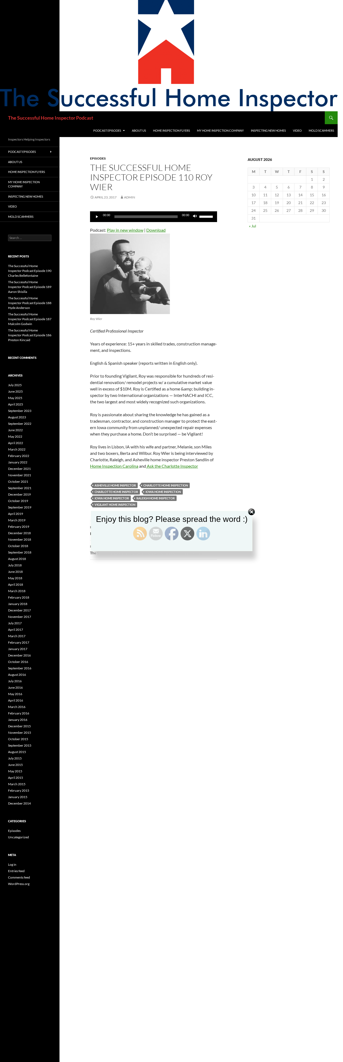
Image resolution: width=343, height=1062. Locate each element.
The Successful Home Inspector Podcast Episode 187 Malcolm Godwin (29, 319)
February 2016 (18, 713)
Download (156, 230)
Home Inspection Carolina (114, 466)
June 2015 (15, 765)
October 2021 (18, 482)
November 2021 (19, 475)
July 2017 (15, 623)
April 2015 (15, 778)
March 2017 (16, 636)
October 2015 (18, 739)
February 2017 (18, 642)
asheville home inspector (115, 485)
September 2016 (19, 668)
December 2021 (19, 469)
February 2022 (18, 456)
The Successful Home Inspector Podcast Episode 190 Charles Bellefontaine (29, 271)
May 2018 (15, 578)
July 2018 (15, 565)
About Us (139, 130)
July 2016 (15, 681)
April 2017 (15, 630)
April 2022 (15, 443)
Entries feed (16, 871)
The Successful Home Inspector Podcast (50, 118)
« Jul (252, 226)
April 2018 (15, 584)
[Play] (97, 216)
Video (297, 130)
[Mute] (195, 216)
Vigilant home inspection (115, 504)
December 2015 (19, 726)
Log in (12, 864)
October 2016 (18, 662)
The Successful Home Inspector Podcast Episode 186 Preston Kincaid (29, 335)
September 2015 (19, 745)
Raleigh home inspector (155, 498)
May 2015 (15, 771)
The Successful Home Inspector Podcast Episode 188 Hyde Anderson (29, 303)
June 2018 (15, 572)
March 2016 (16, 707)
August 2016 (17, 675)
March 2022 (16, 449)
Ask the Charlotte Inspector (172, 466)
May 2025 (15, 398)
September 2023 (19, 411)
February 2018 (18, 597)
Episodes (98, 158)
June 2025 (15, 391)
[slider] (206, 216)
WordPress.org (18, 884)
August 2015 (17, 752)
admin (129, 197)
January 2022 (17, 462)
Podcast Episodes (107, 130)
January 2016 (17, 720)
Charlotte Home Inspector (116, 491)
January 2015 (17, 797)
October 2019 (18, 501)
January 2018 (17, 604)
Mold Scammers (321, 130)
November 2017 (19, 617)
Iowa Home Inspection (163, 491)
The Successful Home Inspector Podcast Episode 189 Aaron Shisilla (29, 287)
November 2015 (19, 733)
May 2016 (15, 694)
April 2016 (15, 700)
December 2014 (19, 803)
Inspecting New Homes (268, 130)
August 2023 (17, 417)
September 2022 (19, 424)
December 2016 (19, 655)
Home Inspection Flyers (171, 130)
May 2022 (15, 436)
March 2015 (16, 784)
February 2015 (18, 790)
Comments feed (19, 877)
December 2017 (19, 610)
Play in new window (125, 230)
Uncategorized (18, 837)
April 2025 (15, 404)
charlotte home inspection (165, 485)
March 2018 (16, 591)
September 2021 (19, 488)
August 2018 (17, 559)
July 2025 (15, 385)
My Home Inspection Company (220, 130)
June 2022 (15, 430)
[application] (153, 216)
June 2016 (15, 687)
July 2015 (15, 758)
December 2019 (19, 494)
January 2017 (17, 649)
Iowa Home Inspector (112, 498)
